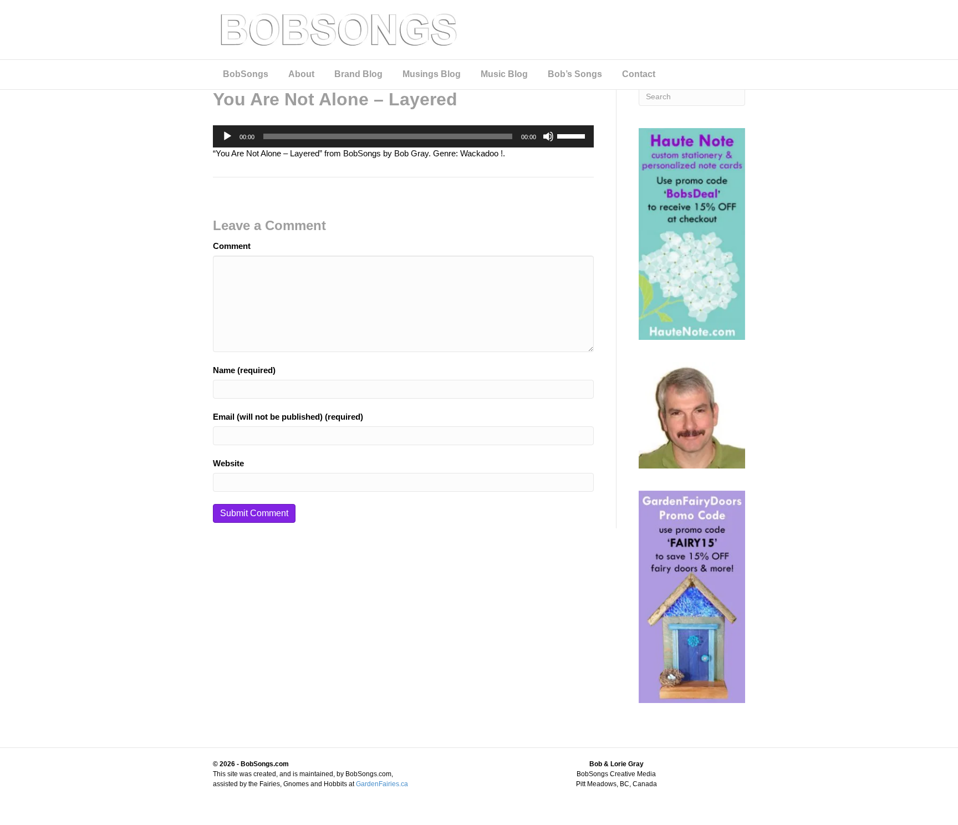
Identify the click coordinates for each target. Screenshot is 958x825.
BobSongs (245, 74)
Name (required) (244, 370)
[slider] (572, 135)
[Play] (227, 136)
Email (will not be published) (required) (288, 416)
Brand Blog (358, 74)
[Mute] (548, 136)
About (301, 74)
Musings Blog (431, 74)
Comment (232, 246)
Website (228, 463)
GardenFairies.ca (382, 784)
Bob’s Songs (575, 74)
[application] (403, 136)
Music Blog (504, 74)
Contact (638, 74)
